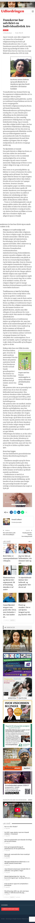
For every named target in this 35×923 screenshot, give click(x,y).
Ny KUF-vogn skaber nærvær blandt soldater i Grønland (16, 833)
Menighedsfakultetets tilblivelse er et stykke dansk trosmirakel (16, 862)
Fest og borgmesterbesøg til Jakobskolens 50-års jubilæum (14, 848)
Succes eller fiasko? (11, 827)
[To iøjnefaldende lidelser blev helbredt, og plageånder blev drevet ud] (25, 570)
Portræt (5, 30)
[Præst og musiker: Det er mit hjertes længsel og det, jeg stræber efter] (25, 597)
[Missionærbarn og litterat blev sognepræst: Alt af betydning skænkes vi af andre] (9, 570)
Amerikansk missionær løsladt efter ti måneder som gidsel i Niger (17, 870)
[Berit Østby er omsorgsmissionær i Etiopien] (9, 548)
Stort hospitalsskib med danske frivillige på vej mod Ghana (18, 840)
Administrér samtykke (10, 909)
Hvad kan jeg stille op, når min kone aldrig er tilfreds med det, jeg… (16, 892)
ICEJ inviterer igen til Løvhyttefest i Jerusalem (16, 884)
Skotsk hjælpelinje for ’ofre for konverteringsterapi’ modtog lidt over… (17, 877)
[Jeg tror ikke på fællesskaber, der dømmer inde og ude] (25, 548)
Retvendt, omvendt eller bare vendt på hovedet (16, 855)
